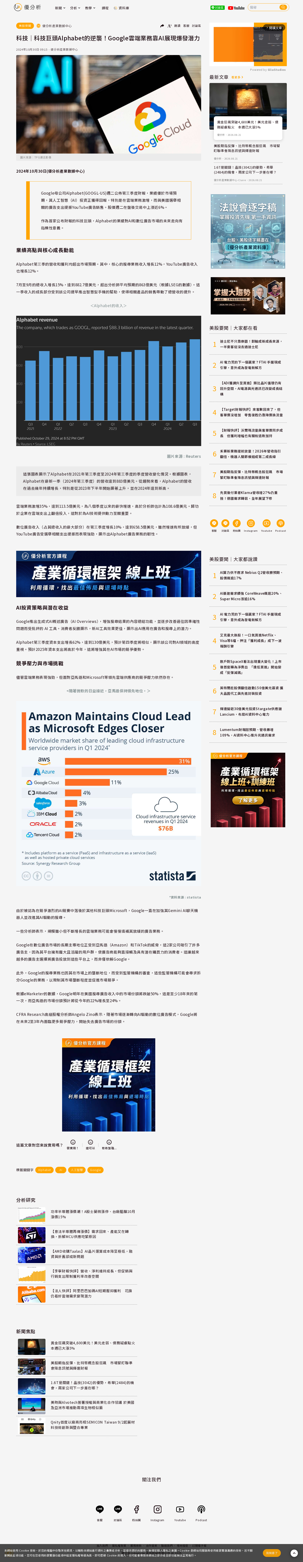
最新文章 (219, 76)
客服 (186, 26)
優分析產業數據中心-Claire (230, 180)
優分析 (221, 134)
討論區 (196, 26)
